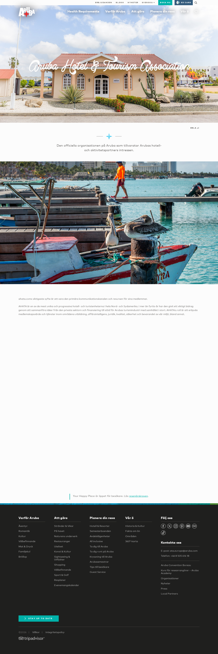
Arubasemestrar (99, 561)
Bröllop (23, 556)
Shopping (59, 564)
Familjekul (24, 551)
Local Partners (169, 593)
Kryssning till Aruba (101, 556)
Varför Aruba (115, 11)
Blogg (120, 2)
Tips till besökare (99, 567)
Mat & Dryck (26, 546)
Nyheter (133, 2)
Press (164, 588)
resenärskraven (138, 495)
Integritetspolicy (55, 632)
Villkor (36, 632)
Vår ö (185, 11)
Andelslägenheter (100, 536)
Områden (130, 536)
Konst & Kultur (62, 551)
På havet (59, 531)
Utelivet (58, 546)
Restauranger (62, 541)
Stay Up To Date (40, 618)
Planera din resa (162, 11)
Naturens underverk (65, 536)
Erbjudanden (103, 2)
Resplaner (60, 580)
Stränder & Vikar (64, 526)
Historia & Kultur (135, 526)
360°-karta (131, 541)
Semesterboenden (100, 531)
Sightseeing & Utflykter (62, 558)
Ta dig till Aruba (99, 546)
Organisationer (170, 578)
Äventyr (23, 526)
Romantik (24, 531)
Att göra (137, 11)
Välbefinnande (27, 541)
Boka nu (165, 2)
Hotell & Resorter (100, 526)
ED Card (186, 2)
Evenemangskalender (66, 585)
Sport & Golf (61, 575)
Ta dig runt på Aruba (102, 551)
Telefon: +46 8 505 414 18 (175, 555)
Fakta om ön (132, 531)
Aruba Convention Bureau (176, 565)
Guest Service (98, 572)
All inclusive (96, 541)
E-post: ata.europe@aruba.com (179, 550)
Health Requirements (83, 11)
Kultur (22, 536)
